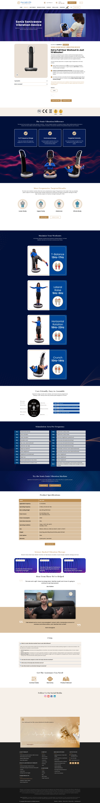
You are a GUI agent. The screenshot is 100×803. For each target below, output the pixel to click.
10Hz (17, 451)
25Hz (53, 460)
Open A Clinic (55, 7)
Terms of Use (65, 801)
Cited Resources (77, 801)
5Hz (17, 437)
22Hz (53, 451)
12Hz (17, 457)
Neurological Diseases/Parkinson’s (61, 769)
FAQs (43, 765)
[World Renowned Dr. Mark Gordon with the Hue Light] (50, 706)
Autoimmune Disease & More (60, 763)
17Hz (53, 437)
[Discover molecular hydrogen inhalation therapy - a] (71, 706)
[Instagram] (78, 763)
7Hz (17, 443)
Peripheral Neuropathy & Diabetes (61, 761)
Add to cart (55, 100)
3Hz (17, 431)
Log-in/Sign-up (49, 2)
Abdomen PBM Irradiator (24, 758)
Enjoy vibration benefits (64, 412)
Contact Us (72, 2)
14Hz (17, 462)
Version (52, 87)
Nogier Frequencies (45, 778)
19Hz (53, 443)
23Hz (53, 454)
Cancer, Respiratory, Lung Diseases (61, 758)
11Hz (17, 454)
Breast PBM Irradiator (24, 760)
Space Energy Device (24, 782)
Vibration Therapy (20, 560)
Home (21, 7)
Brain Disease (57, 759)
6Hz (17, 440)
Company (49, 7)
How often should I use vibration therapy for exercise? (33, 666)
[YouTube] (73, 763)
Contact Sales (34, 683)
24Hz (53, 457)
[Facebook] (71, 763)
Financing (62, 7)
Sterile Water (22, 771)
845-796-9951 (61, 3)
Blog (43, 774)
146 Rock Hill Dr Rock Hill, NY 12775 (74, 755)
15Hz (53, 431)
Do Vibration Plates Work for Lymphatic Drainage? (24, 569)
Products (26, 7)
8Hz (17, 445)
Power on (61, 403)
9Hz (17, 448)
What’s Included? (18, 84)
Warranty (50, 683)
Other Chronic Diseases (59, 773)
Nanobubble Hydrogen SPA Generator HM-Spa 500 (29, 767)
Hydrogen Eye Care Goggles (25, 772)
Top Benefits (17, 81)
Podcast (43, 772)
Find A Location (45, 758)
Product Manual (66, 683)
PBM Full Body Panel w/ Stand (25, 756)
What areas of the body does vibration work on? (32, 662)
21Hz (53, 448)
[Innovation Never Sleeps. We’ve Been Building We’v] (28, 706)
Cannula (21, 769)
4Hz (17, 434)
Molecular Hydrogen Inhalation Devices (27, 766)
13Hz (17, 460)
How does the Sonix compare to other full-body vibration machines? (37, 659)
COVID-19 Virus (57, 771)
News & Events (44, 756)
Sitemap (60, 801)
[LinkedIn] (76, 763)
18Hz (53, 440)
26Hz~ (53, 464)
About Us (43, 755)
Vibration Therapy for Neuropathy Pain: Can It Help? (73, 569)
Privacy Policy (71, 801)
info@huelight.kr (54, 84)
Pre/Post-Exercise (58, 764)
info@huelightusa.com (75, 760)
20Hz (53, 445)
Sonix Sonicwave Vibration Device (26, 778)
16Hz (53, 434)
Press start (61, 409)
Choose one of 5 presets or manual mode (68, 406)
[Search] (71, 7)
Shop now (76, 7)
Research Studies (41, 7)
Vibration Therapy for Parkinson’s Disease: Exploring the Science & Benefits (50, 568)
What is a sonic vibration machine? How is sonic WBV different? (36, 643)
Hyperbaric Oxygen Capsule (25, 780)
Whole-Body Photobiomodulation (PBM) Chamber (29, 755)
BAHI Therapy (33, 7)
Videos (43, 771)
